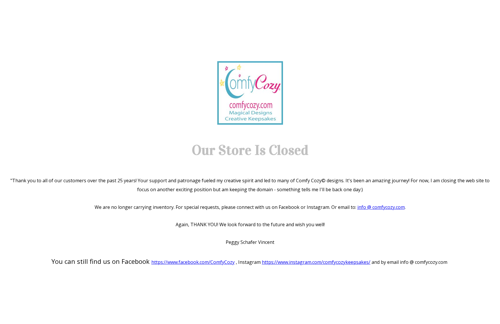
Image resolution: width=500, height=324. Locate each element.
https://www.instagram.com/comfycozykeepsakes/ (316, 262)
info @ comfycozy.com (381, 207)
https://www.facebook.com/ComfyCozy (193, 262)
